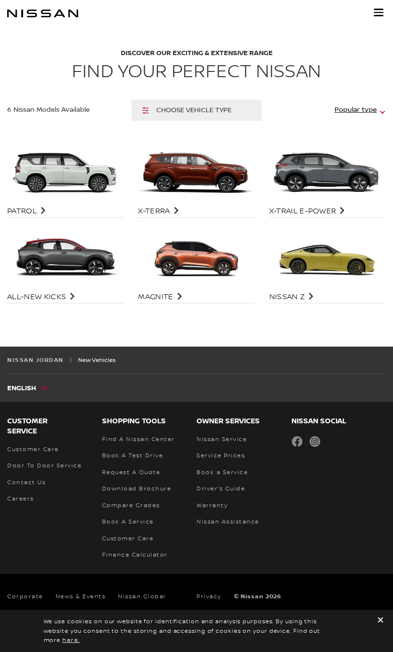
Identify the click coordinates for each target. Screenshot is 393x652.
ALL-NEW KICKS (36, 297)
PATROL (22, 211)
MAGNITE (155, 297)
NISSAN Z (287, 297)
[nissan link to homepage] (42, 13)
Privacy (208, 596)
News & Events (81, 596)
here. (71, 640)
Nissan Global (142, 596)
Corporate (25, 596)
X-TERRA (154, 211)
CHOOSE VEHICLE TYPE (193, 110)
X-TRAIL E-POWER (302, 211)
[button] (378, 12)
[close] (380, 621)
